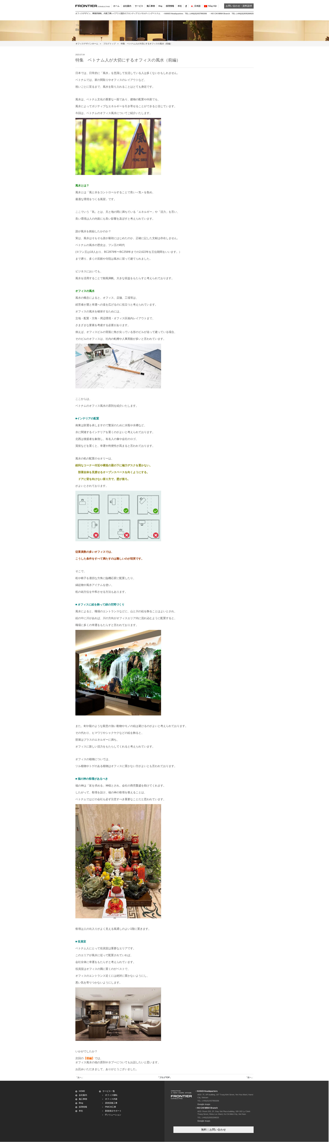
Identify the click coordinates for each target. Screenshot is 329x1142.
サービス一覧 (108, 1091)
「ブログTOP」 (164, 1077)
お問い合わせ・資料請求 (239, 6)
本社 (180, 6)
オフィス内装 (111, 1099)
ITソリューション (113, 1115)
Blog (160, 6)
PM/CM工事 (110, 1107)
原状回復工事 (111, 1103)
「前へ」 (249, 1077)
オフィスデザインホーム (87, 43)
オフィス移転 (111, 1095)
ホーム (116, 6)
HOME (82, 1091)
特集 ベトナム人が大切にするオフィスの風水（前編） (146, 43)
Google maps (203, 1104)
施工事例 (83, 1099)
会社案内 (83, 1095)
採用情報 (170, 6)
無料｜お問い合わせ (213, 1129)
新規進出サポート (113, 1111)
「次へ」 (79, 1077)
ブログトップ (109, 43)
